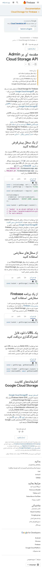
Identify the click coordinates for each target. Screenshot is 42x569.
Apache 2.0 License (28, 446)
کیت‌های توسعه (23, 395)
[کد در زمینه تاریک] (33, 182)
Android (37, 538)
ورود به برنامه (6, 2)
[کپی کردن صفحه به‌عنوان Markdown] (29, 64)
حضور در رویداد (36, 500)
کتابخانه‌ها (37, 474)
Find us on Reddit (34, 490)
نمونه (39, 471)
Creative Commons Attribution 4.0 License (27, 444)
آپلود (23, 417)
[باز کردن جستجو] (17, 2)
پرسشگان (38, 525)
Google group (35, 515)
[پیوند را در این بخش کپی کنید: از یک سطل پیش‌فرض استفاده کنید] (21, 146)
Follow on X (36, 493)
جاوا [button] (25, 179)
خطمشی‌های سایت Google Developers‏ (29, 448)
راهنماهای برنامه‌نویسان (34, 465)
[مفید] (26, 44)
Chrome (37, 541)
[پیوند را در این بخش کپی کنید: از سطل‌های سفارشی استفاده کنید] (21, 257)
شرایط (38, 559)
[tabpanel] (21, 199)
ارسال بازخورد (31, 49)
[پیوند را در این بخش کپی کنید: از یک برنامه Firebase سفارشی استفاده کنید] (10, 298)
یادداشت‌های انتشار (35, 518)
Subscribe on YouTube (33, 496)
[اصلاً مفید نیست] (23, 44)
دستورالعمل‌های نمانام (34, 522)
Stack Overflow (35, 512)
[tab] (33, 178)
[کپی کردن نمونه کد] (36, 182)
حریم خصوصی (31, 559)
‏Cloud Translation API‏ (18, 23)
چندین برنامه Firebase (30, 306)
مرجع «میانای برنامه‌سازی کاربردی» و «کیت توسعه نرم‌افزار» (24, 468)
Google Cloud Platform (33, 548)
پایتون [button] (18, 179)
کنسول (29, 166)
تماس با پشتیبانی (36, 508)
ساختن (14, 40)
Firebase (35, 38)
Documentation (32, 8)
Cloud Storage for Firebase (24, 12)
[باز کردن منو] (38, 2)
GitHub (38, 478)
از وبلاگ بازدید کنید (35, 486)
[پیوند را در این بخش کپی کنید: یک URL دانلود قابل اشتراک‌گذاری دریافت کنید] (36, 341)
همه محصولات (36, 551)
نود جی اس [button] (33, 179)
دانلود (16, 417)
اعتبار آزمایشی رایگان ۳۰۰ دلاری (24, 134)
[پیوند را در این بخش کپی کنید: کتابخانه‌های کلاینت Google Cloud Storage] (36, 389)
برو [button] (12, 179)
